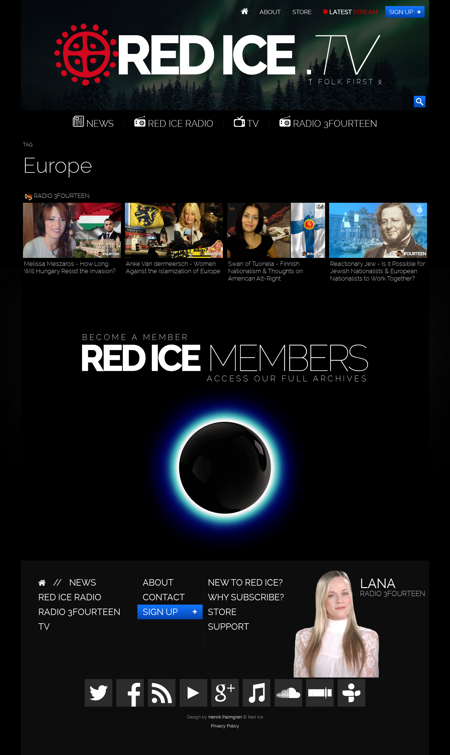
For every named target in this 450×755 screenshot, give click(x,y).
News (99, 123)
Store (302, 12)
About (270, 12)
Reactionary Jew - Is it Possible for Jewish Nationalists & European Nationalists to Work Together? (377, 271)
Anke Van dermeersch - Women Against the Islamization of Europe (173, 267)
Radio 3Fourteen (334, 123)
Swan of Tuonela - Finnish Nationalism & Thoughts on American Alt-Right (265, 271)
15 (219, 282)
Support (228, 626)
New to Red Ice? (245, 582)
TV (252, 123)
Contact (164, 597)
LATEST (353, 12)
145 (422, 289)
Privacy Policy (225, 726)
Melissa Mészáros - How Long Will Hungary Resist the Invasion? (69, 267)
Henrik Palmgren (225, 717)
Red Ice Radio (179, 123)
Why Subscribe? (246, 597)
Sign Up (401, 12)
